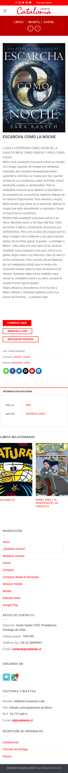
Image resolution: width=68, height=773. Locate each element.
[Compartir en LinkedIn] (39, 371)
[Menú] (5, 10)
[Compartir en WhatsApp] (6, 371)
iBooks (7, 591)
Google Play (10, 605)
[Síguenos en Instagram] (19, 2)
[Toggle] (63, 549)
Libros (19, 22)
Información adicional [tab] (18, 391)
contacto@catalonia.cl (26, 649)
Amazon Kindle (12, 584)
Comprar (8, 570)
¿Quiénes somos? (14, 549)
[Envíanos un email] (27, 2)
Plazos (7, 756)
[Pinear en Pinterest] (32, 371)
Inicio (6, 542)
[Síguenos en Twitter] (23, 2)
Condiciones (10, 742)
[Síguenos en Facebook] (16, 2)
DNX (28, 405)
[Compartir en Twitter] (19, 371)
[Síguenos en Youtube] (30, 2)
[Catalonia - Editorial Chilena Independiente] (34, 11)
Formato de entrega (15, 749)
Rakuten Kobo (12, 598)
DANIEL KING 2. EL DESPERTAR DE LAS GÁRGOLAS (47, 503)
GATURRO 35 (7, 499)
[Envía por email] (26, 371)
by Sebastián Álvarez (49, 768)
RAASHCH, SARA (35, 413)
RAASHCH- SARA (21, 362)
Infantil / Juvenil (41, 22)
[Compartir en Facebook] (13, 371)
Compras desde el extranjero (21, 577)
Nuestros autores (13, 556)
